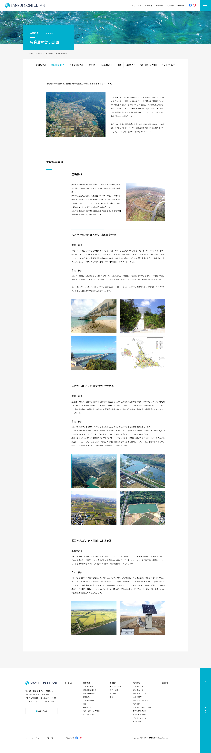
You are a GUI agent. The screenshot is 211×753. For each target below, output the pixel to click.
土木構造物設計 (106, 65)
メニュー (205, 5)
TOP (205, 710)
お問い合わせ (41, 711)
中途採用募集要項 (139, 714)
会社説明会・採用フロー (142, 707)
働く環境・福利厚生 (140, 700)
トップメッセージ (116, 686)
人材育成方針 (138, 697)
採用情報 (170, 5)
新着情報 (181, 5)
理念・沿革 (114, 690)
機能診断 (91, 65)
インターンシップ (139, 718)
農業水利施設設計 (76, 65)
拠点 (111, 697)
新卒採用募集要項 (139, 711)
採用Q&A (136, 704)
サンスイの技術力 (168, 65)
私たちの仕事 (138, 686)
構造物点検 (130, 65)
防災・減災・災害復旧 (148, 65)
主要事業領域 (49, 53)
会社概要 (113, 693)
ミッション (136, 5)
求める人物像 (138, 690)
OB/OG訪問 (137, 721)
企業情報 (159, 5)
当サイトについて (53, 738)
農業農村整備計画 (57, 65)
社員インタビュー (139, 693)
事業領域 (148, 5)
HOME (31, 53)
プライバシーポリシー (33, 738)
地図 (54, 698)
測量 (119, 65)
